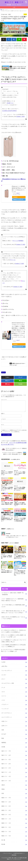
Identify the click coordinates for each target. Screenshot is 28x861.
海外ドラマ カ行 (6, 755)
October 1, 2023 (20, 116)
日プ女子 (4, 734)
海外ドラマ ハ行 (6, 772)
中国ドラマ (4, 721)
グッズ (3, 687)
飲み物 (3, 844)
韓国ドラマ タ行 (6, 810)
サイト (2, 424)
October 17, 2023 (20, 244)
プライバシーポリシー (7, 853)
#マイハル (15, 240)
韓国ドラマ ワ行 (6, 835)
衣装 (3, 793)
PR (14, 7)
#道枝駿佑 (20, 240)
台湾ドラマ (4, 725)
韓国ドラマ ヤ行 (6, 827)
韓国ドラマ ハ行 (6, 818)
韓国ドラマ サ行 (6, 806)
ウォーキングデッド (7, 670)
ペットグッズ (5, 708)
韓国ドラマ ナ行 (6, 814)
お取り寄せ (4, 666)
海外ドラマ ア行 (6, 751)
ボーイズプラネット (7, 713)
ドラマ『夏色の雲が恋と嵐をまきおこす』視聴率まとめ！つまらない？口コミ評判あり (13, 611)
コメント (3, 399)
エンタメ (4, 674)
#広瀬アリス (10, 103)
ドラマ (4, 372)
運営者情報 (14, 855)
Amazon (15, 197)
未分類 (3, 746)
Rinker (18, 340)
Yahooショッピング (18, 199)
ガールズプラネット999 (8, 683)
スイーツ (4, 696)
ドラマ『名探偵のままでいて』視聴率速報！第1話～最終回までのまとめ (13, 599)
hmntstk (8, 533)
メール (3, 419)
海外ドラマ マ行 (6, 776)
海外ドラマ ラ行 (6, 780)
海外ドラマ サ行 (6, 759)
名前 (2, 413)
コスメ (3, 691)
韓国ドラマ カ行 (6, 801)
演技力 (3, 785)
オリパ (3, 679)
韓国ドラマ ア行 (6, 797)
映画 (3, 738)
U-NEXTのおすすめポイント (19, 853)
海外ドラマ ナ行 (6, 768)
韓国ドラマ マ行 (6, 823)
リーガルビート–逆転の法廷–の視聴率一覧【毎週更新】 (12, 593)
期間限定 (4, 742)
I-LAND (3, 662)
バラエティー (5, 704)
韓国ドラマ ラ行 (6, 831)
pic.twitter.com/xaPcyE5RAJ (9, 110)
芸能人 (3, 789)
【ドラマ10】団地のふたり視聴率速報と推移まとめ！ (13, 605)
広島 (3, 729)
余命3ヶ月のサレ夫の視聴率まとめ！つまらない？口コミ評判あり (13, 617)
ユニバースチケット (7, 717)
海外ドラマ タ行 (6, 763)
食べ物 (3, 840)
